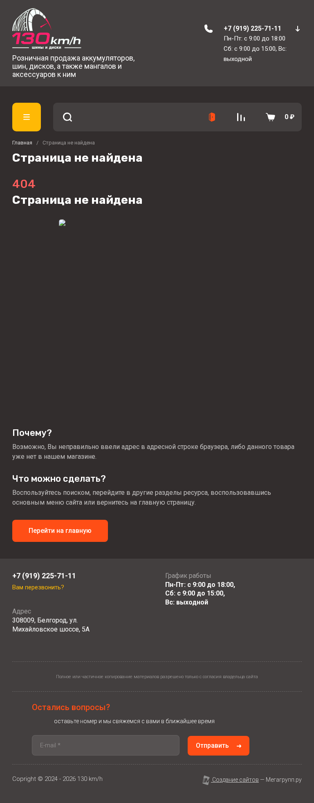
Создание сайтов (235, 779)
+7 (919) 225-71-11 (252, 28)
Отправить (212, 745)
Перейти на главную (60, 531)
